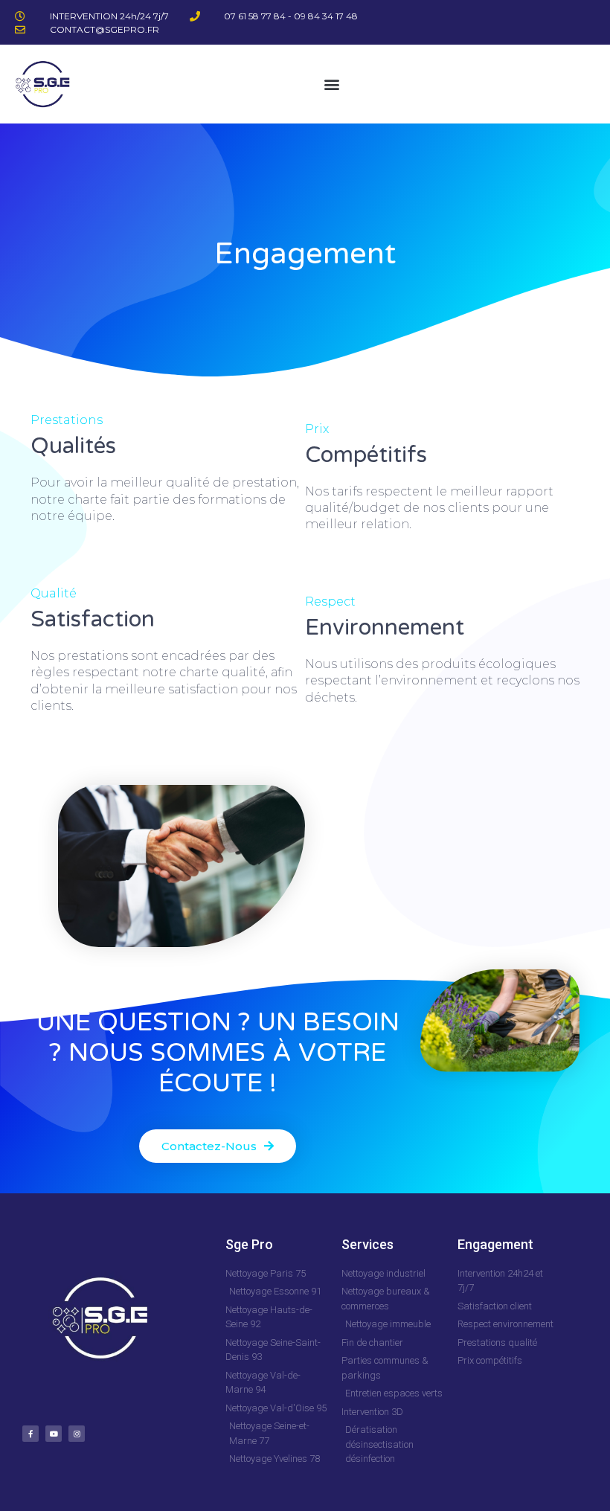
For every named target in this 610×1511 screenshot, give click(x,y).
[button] (331, 83)
